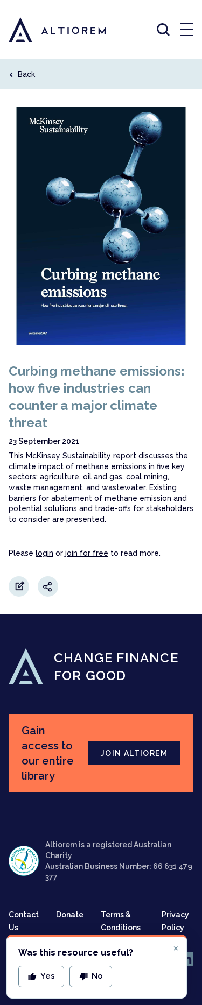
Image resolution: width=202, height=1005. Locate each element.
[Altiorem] (47, 29)
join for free (86, 553)
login (44, 553)
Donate (69, 914)
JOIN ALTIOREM (134, 753)
